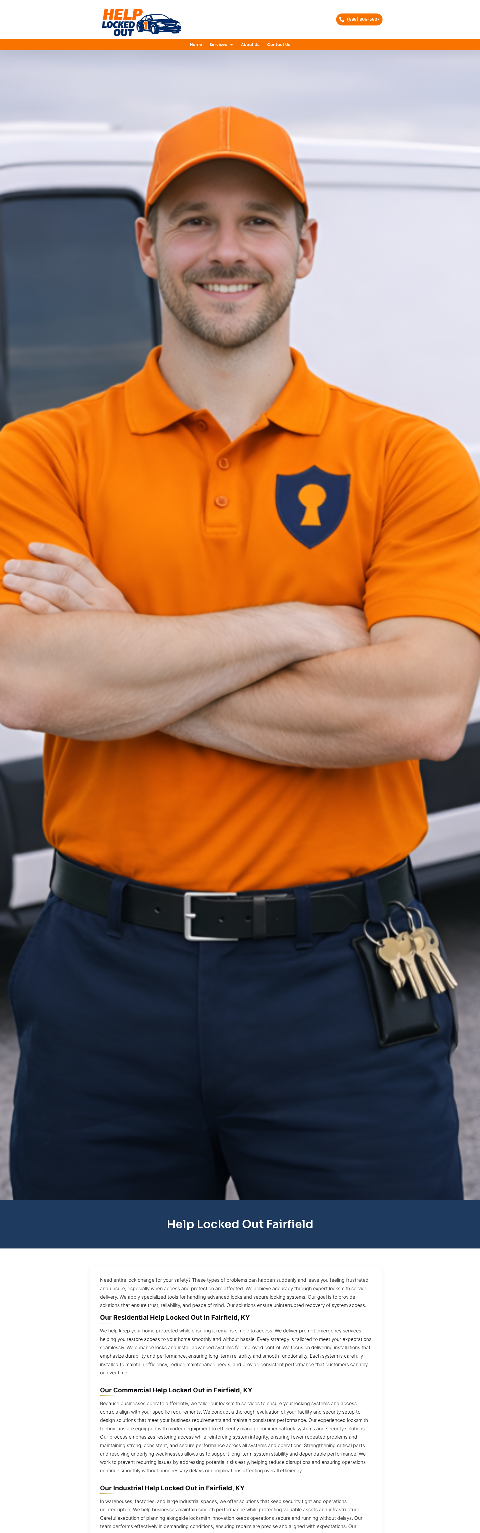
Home (196, 44)
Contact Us (278, 44)
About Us (250, 44)
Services (218, 44)
